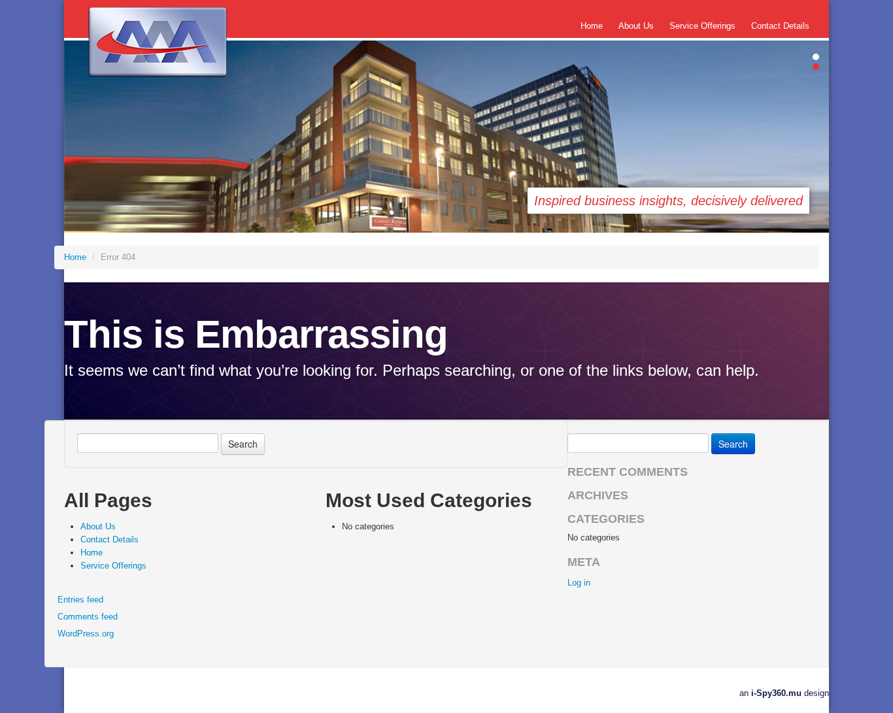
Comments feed (88, 617)
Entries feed (80, 600)
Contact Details (780, 26)
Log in (578, 583)
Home (592, 26)
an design (784, 693)
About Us (636, 26)
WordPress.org (86, 633)
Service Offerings (702, 26)
